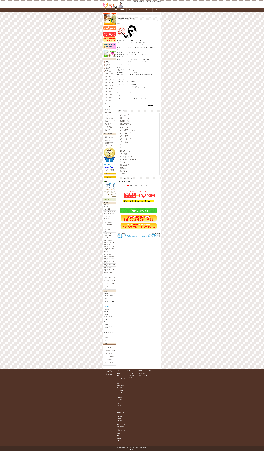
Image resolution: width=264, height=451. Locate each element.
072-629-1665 (107, 306)
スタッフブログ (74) (108, 274)
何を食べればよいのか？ (109, 85)
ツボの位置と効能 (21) (108, 233)
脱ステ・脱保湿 (123, 117)
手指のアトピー (123, 150)
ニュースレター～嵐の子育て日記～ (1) (109, 284)
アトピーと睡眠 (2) (107, 220)
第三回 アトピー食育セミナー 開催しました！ (150, 236)
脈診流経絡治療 (123, 168)
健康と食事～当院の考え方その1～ (124, 235)
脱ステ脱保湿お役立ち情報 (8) (109, 211)
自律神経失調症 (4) (107, 229)
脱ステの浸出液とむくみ (126, 121)
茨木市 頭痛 (122, 161)
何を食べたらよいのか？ (126, 127)
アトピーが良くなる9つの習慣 (127, 130)
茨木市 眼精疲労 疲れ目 (121, 427)
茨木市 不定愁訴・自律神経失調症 (128, 159)
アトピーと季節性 (124, 129)
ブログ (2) (106, 288)
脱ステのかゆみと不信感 (126, 124)
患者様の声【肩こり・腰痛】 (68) (109, 270)
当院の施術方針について (109, 139)
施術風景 (106, 70)
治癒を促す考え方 (124, 171)
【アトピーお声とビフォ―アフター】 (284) (109, 209)
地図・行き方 (107, 65)
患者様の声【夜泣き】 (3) (109, 251)
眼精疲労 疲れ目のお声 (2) (109, 213)
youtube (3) (106, 286)
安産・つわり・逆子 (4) (108, 227)
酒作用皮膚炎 (107, 105)
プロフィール (107, 67)
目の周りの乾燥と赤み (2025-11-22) (109, 360)
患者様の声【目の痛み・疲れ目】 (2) (109, 262)
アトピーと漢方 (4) (107, 226)
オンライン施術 (108, 71)
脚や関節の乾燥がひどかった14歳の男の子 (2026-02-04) (110, 350)
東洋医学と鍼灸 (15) (108, 240)
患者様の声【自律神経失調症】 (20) (109, 249)
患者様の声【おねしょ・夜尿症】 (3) (109, 265)
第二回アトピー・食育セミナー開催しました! (151, 235)
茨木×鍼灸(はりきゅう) (109, 164)
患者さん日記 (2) (107, 204)
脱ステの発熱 (107, 80)
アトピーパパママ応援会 (109, 127)
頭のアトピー (123, 147)
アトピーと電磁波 (124, 153)
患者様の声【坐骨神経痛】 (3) (109, 256)
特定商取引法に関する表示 (143, 376)
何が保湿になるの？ (125, 120)
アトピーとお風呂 (124, 135)
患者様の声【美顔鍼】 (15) (109, 267)
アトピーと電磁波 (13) (108, 222)
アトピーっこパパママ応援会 (121, 422)
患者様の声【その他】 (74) (109, 272)
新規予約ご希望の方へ (125, 164)
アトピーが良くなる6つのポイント (110, 89)
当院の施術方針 (123, 165)
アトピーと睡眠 (123, 139)
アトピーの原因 (123, 155)
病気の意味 (122, 170)
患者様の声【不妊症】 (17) (109, 246)
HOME (106, 61)
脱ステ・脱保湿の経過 (125, 118)
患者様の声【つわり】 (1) (109, 242)
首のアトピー (123, 145)
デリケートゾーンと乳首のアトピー (110, 115)
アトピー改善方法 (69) (108, 215)
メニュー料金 (107, 62)
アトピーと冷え (123, 141)
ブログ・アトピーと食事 (121, 424)
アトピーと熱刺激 (124, 142)
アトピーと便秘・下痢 (125, 138)
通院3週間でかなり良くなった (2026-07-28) (110, 346)
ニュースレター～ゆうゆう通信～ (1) (109, 281)
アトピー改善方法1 (131, 375)
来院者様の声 (107, 64)
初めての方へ (123, 162)
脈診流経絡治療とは (109, 142)
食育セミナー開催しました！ (154, 234)
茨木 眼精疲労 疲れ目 (126, 156)
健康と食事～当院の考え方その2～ (124, 234)
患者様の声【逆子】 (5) (108, 244)
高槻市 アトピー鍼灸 (125, 114)
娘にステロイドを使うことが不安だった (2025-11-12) (110, 363)
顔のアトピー (123, 144)
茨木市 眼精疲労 (108, 123)
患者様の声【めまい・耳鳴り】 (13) (109, 259)
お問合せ (106, 130)
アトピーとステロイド (125, 115)
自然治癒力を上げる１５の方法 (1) (110, 278)
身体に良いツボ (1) (108, 235)
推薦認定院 (107, 68)
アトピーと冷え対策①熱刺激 (110, 103)
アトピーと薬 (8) (107, 218)
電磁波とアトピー (108, 117)
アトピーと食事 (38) (108, 216)
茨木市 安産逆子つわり (125, 158)
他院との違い (123, 167)
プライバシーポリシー (109, 339)
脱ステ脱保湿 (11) (107, 206)
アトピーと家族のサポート (126, 132)
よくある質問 (130, 377)
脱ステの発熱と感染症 (125, 123)
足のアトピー (123, 149)
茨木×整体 (109, 166)
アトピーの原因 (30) (108, 224)
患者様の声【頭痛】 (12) (108, 254)
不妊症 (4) (106, 231)
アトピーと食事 (123, 126)
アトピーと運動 (123, 133)
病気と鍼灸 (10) (107, 237)
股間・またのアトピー (125, 152)
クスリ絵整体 (123, 173)
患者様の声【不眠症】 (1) (109, 252)
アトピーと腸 (123, 136)
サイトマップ (107, 340)
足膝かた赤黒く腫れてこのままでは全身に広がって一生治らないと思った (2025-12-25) (110, 356)
